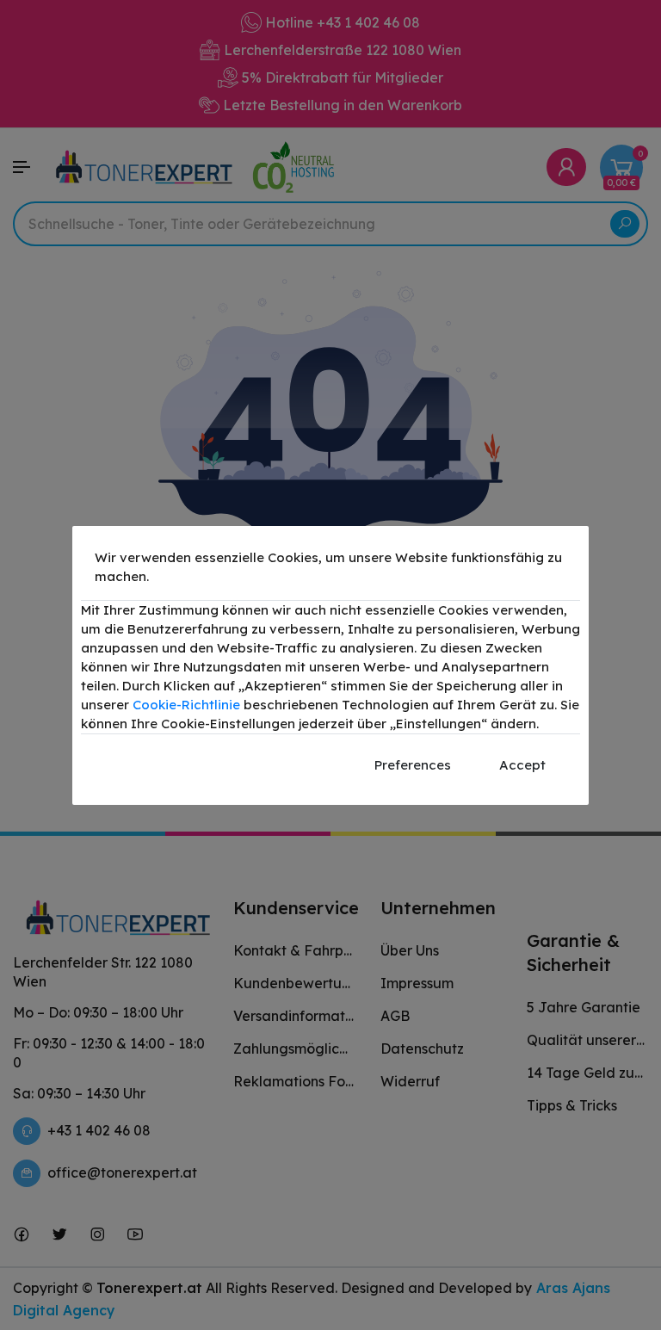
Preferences (412, 765)
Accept (522, 765)
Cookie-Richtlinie (186, 704)
